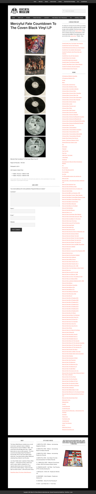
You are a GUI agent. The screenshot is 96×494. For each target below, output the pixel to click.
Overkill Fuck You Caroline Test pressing (71, 50)
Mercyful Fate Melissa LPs (68, 289)
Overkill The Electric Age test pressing (71, 66)
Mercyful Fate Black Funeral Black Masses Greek (73, 197)
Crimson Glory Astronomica (68, 84)
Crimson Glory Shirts (67, 108)
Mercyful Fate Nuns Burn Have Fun (70, 317)
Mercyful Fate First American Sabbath (71, 255)
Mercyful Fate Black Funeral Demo (70, 201)
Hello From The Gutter (67, 155)
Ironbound (64, 159)
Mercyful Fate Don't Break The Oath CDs (71, 240)
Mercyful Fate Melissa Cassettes (69, 285)
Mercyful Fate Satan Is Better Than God (71, 351)
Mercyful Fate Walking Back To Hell (70, 389)
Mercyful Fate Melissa (67, 283)
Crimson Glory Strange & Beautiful (70, 114)
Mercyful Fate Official (67, 328)
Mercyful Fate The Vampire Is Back (70, 383)
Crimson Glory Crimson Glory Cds (70, 95)
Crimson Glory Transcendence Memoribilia (72, 134)
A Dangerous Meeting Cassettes (69, 76)
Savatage (64, 414)
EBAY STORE (79, 31)
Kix (63, 165)
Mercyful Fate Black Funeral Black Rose (71, 199)
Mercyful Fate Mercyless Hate (69, 293)
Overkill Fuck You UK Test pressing (70, 55)
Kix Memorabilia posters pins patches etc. (71, 176)
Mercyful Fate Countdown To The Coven (45, 179)
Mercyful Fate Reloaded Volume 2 (70, 338)
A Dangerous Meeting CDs (68, 78)
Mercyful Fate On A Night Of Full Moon (71, 330)
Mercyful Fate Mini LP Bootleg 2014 (70, 308)
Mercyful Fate (20, 179)
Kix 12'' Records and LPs (68, 170)
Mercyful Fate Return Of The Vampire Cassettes (73, 343)
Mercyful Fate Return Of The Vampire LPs (71, 347)
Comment (13, 192)
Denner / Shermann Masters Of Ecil (70, 140)
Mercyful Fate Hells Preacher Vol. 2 (70, 263)
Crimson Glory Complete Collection (70, 89)
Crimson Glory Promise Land (69, 106)
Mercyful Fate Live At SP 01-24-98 (70, 272)
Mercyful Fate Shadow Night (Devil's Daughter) (73, 353)
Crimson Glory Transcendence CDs (70, 131)
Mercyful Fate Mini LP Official (69, 313)
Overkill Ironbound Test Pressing (69, 68)
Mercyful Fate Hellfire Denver (69, 259)
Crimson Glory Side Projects (68, 110)
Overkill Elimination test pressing (69, 60)
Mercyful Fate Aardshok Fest (68, 184)
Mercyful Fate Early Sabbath (68, 246)
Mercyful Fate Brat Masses (68, 210)
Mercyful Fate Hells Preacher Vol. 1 (70, 261)
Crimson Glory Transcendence (69, 127)
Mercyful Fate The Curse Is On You (70, 370)
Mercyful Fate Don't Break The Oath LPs (71, 242)
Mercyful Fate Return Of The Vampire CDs (72, 345)
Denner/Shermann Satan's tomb (69, 142)
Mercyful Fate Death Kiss (68, 227)
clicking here (73, 36)
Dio (63, 144)
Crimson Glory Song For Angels (69, 112)
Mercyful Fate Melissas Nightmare (70, 291)
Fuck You (64, 153)
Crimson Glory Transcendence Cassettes (71, 129)
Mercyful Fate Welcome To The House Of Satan (73, 392)
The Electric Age (66, 419)
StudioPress (61, 492)
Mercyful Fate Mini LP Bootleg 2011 (70, 302)
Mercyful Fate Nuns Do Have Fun (70, 319)
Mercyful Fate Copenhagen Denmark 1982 (72, 216)
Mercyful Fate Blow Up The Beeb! (70, 206)
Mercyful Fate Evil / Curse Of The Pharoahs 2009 (73, 251)
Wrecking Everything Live (68, 429)
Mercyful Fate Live (66, 270)
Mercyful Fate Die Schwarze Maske (70, 233)
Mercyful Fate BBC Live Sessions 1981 (71, 193)
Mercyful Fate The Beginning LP (69, 366)
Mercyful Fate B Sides (67, 191)
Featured (64, 149)
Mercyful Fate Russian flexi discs (69, 349)
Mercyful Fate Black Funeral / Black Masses (72, 195)
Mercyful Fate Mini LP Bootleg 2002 (70, 300)
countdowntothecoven (22, 180)
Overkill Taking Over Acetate (68, 58)
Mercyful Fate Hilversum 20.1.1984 (70, 266)
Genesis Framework (54, 492)
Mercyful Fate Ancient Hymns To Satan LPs (72, 188)
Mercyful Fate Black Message (69, 203)
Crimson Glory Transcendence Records (71, 136)
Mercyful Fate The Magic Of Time (70, 381)
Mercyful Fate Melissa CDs (68, 287)
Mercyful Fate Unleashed (68, 387)
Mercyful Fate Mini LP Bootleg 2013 (70, 306)
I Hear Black (65, 157)
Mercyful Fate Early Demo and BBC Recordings (73, 244)
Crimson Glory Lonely (67, 104)
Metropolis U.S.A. (66, 400)
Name (12, 208)
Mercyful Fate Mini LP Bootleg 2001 (70, 298)
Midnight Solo (65, 402)
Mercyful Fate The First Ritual (69, 376)
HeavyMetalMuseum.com (19, 11)
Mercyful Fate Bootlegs (30, 179)
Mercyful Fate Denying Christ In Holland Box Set (73, 231)
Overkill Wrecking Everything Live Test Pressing (73, 47)
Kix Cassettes (65, 172)
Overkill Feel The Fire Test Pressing (70, 45)
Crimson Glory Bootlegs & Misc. (69, 86)
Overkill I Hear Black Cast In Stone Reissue (72, 64)
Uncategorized (65, 421)
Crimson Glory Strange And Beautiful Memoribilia (73, 121)
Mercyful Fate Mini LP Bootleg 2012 (70, 304)
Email (12, 215)
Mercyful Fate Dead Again (68, 225)
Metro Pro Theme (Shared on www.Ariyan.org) (40, 492)
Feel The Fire (65, 151)
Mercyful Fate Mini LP (67, 296)
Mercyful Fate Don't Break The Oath (70, 236)
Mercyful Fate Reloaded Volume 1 (70, 336)
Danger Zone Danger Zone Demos (70, 138)
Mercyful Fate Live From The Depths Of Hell (72, 276)
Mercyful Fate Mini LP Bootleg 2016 (70, 311)
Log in (71, 492)
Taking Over (65, 416)
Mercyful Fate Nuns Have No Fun (70, 325)
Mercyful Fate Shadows (67, 356)
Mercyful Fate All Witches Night (69, 186)
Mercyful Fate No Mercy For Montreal (70, 315)
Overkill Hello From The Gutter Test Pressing (72, 43)
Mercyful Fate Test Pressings (69, 360)
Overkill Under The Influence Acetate (70, 62)
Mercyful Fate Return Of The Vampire (70, 341)
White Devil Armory (66, 427)
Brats (63, 82)
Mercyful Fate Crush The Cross (69, 221)
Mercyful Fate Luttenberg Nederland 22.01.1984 (73, 281)
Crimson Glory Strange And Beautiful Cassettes (73, 116)
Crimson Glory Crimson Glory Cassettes (71, 93)
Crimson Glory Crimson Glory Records (71, 99)
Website (12, 222)
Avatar (63, 80)
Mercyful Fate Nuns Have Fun (69, 323)
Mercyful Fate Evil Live (67, 253)
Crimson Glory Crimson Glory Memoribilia (72, 97)
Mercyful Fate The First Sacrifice (69, 379)
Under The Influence (67, 423)
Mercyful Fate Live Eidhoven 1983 (70, 274)
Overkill (64, 404)
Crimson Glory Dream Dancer (69, 101)
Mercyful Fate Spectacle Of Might (70, 358)
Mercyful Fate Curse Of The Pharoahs (71, 223)
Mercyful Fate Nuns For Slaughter (70, 321)
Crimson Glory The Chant (68, 125)
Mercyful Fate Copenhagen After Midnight (71, 214)
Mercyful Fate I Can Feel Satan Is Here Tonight (73, 268)
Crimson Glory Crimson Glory (69, 91)
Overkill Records (66, 406)
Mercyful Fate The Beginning (68, 362)
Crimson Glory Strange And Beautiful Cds (71, 119)
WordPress (67, 492)
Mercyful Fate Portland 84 (68, 332)
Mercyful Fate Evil (66, 248)
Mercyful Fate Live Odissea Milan (70, 278)
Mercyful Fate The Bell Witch (68, 368)
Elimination (64, 146)
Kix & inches (65, 167)
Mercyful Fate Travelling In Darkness (70, 385)
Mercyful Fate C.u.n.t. (67, 212)
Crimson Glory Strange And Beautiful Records (72, 123)
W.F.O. (63, 425)
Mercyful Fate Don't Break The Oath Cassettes (73, 238)
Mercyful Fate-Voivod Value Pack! (70, 398)
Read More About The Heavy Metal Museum (20, 472)
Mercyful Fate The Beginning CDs (70, 364)
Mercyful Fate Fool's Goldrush (69, 257)
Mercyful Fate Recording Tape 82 (69, 334)
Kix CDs (64, 174)
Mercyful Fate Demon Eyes (68, 229)
